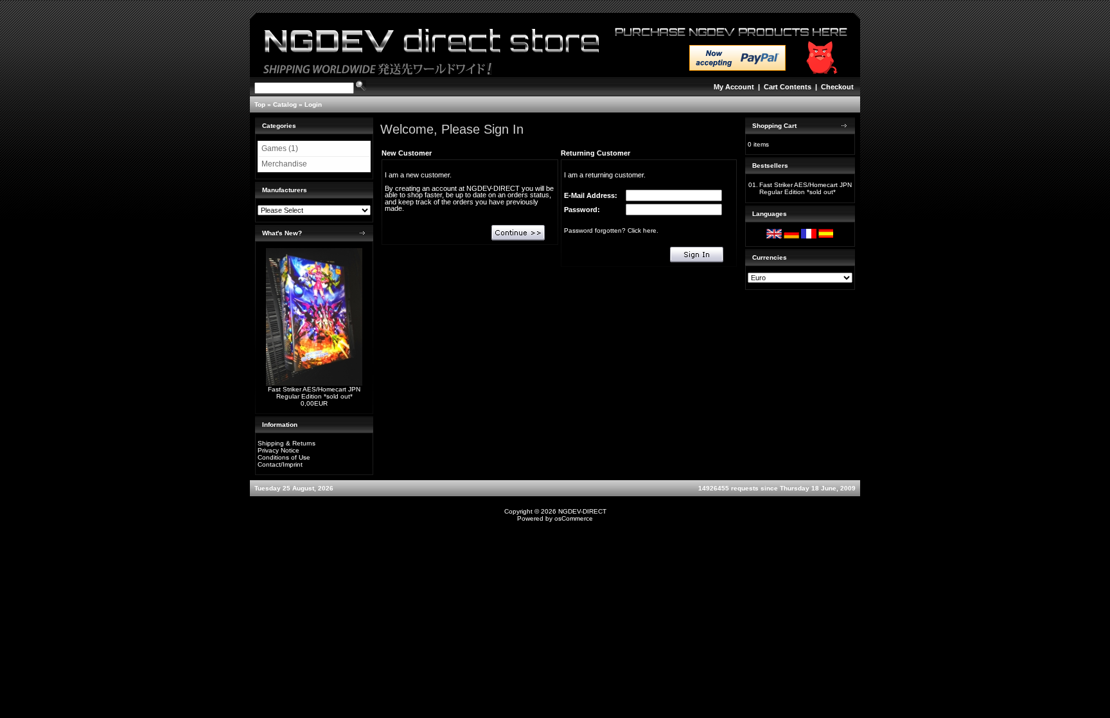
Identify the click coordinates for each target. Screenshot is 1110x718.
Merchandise (284, 163)
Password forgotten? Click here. (611, 230)
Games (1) (279, 148)
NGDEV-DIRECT (582, 511)
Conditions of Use (284, 457)
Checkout (837, 87)
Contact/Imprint (280, 464)
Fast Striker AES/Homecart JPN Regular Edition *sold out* (314, 393)
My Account (734, 87)
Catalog (285, 104)
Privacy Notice (278, 450)
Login (313, 104)
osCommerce (573, 518)
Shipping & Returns (286, 443)
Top (259, 104)
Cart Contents (787, 87)
